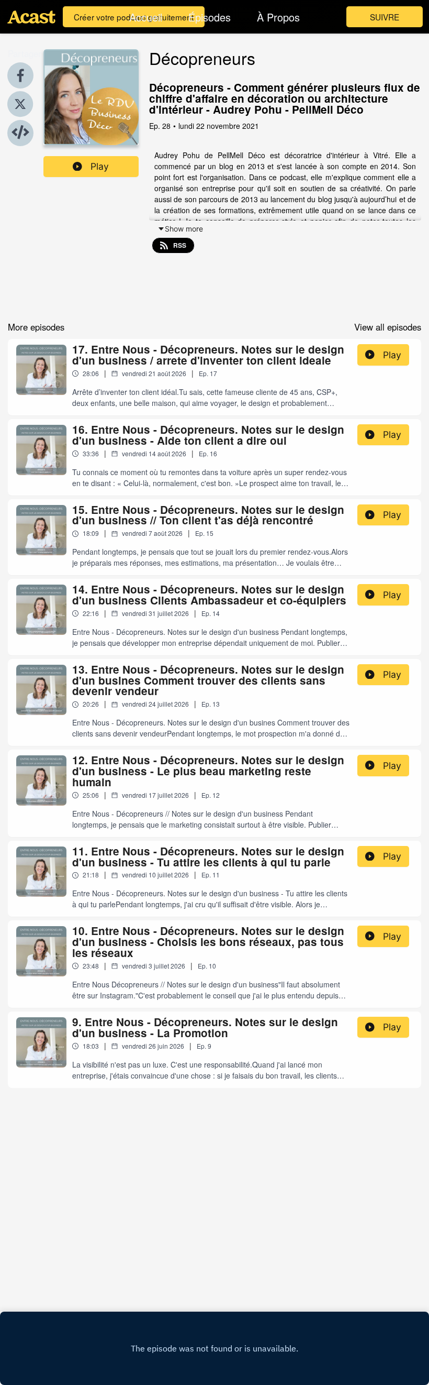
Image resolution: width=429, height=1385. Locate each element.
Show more (184, 228)
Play (100, 166)
